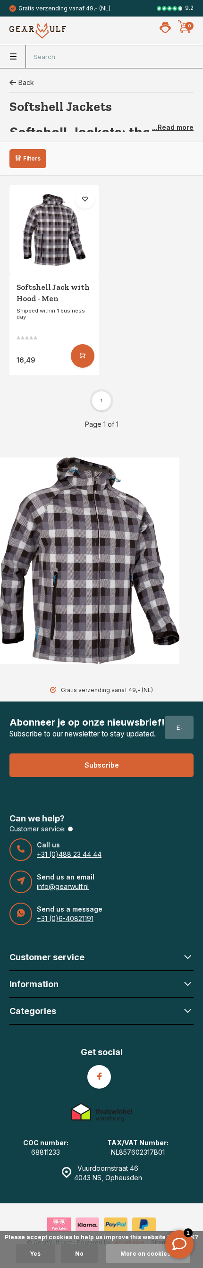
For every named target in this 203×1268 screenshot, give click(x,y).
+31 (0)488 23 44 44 (69, 854)
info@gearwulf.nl (63, 886)
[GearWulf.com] (37, 31)
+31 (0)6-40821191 (65, 918)
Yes (35, 1253)
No (79, 1253)
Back (26, 82)
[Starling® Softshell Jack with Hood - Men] (54, 230)
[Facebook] (99, 1077)
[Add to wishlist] (85, 199)
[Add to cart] (82, 356)
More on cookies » (148, 1253)
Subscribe (102, 765)
